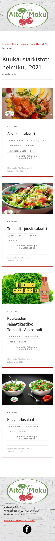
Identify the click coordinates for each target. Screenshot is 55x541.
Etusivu (6, 43)
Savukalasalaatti (21, 133)
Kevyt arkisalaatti (22, 419)
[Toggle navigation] (50, 34)
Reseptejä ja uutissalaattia (26, 43)
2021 (44, 43)
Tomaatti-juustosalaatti (27, 228)
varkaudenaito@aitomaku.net (19, 520)
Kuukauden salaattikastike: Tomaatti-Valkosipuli (24, 324)
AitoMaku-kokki (25, 168)
